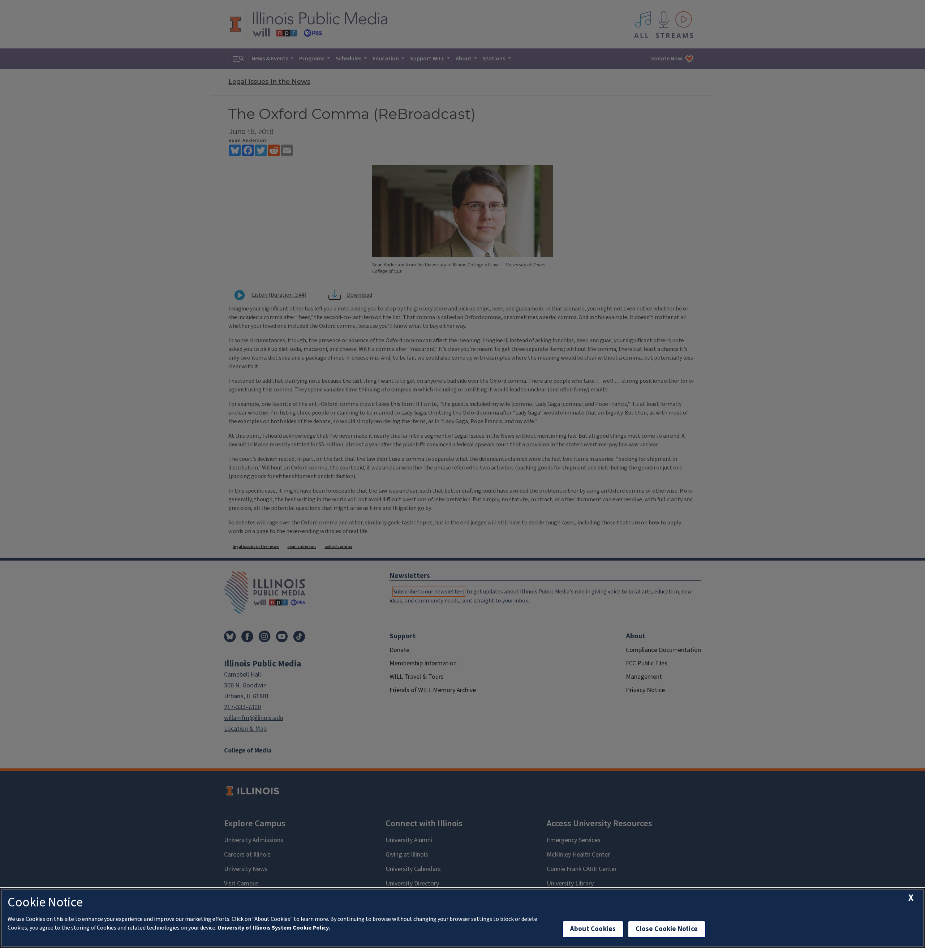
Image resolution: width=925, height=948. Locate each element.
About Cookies (593, 929)
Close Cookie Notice (667, 929)
